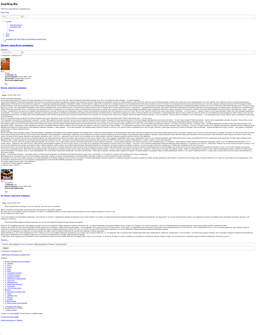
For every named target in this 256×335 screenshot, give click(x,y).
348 (15, 75)
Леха (2, 181)
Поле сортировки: (27, 244)
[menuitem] (15, 25)
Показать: (5, 244)
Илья (2, 71)
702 (15, 184)
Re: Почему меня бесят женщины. (15, 196)
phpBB (16, 313)
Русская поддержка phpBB (10, 317)
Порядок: (51, 244)
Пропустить (5, 12)
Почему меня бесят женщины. (17, 45)
